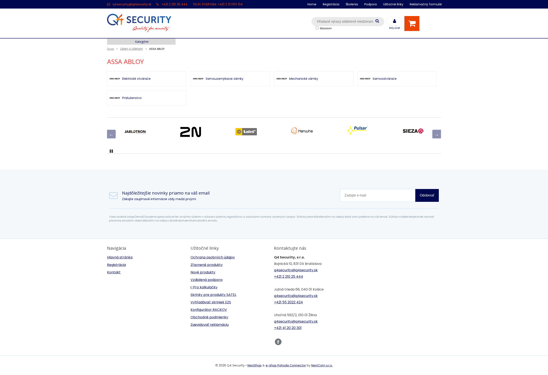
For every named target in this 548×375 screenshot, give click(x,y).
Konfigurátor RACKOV (209, 309)
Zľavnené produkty (207, 264)
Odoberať (427, 195)
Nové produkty (203, 272)
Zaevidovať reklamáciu (210, 324)
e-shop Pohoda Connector (286, 365)
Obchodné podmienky (209, 317)
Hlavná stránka (120, 257)
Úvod (110, 49)
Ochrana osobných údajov (213, 257)
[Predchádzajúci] (111, 134)
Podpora (370, 4)
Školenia (352, 4)
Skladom (326, 28)
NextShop (254, 365)
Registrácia (331, 4)
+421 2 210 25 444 (174, 4)
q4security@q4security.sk (132, 4)
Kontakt (114, 272)
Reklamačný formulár (426, 4)
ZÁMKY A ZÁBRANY (131, 49)
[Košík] (412, 23)
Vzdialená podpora (206, 279)
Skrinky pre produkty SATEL (213, 294)
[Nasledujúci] (436, 134)
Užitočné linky (393, 4)
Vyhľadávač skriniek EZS (211, 302)
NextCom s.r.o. (322, 365)
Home (311, 4)
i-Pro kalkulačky (204, 287)
